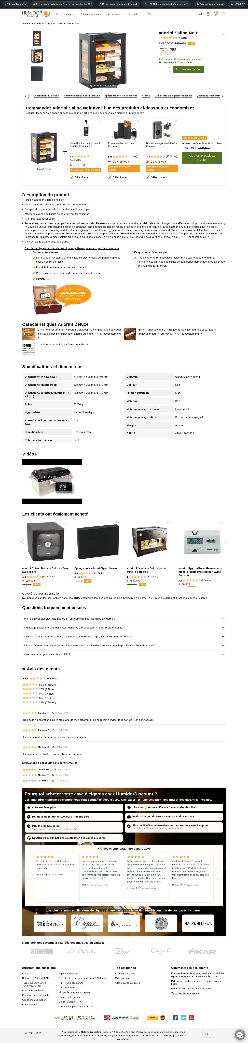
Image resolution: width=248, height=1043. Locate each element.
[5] (88, 157)
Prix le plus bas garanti (46, 825)
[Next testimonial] (218, 875)
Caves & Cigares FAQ (70, 1002)
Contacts (27, 973)
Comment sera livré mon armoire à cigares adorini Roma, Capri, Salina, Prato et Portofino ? (78, 636)
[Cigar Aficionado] (50, 923)
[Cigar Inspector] (124, 923)
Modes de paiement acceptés (74, 992)
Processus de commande (35, 995)
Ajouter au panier (188, 69)
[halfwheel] (198, 923)
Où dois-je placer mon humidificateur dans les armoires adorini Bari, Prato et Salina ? (74, 627)
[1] (76, 157)
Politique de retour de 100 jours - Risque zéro (60, 816)
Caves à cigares (162, 597)
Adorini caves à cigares (193, 597)
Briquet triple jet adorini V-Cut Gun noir (161, 144)
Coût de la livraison (32, 990)
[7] (159, 157)
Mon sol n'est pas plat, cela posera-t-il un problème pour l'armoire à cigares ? (69, 618)
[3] (82, 157)
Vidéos (146, 95)
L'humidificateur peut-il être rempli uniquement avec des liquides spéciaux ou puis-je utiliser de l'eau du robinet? (90, 645)
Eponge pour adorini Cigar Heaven (95, 568)
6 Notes (183, 38)
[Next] (223, 95)
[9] (162, 157)
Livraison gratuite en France (65, 4)
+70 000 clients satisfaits (168, 4)
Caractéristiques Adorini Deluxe (82, 95)
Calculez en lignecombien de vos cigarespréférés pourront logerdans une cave (73, 294)
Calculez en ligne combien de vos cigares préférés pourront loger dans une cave (71, 248)
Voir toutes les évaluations (185, 993)
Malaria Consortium (91, 1032)
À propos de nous (68, 973)
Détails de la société (70, 997)
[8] (161, 157)
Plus (149, 14)
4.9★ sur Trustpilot (16, 4)
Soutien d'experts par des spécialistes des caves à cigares (68, 837)
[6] (170, 38)
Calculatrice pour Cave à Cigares (76, 1006)
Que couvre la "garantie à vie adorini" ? (47, 654)
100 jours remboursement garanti (119, 4)
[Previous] (25, 95)
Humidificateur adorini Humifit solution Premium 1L (85, 144)
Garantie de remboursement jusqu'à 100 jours (83, 978)
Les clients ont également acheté (173, 95)
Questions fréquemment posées (214, 95)
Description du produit (46, 95)
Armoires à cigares (135, 597)
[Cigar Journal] (87, 923)
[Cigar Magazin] (161, 923)
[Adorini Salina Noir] (37, 39)
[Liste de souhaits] (223, 14)
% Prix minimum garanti (210, 4)
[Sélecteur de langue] (208, 1034)
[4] (167, 38)
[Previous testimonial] (29, 875)
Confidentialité (29, 1004)
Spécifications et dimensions (121, 95)
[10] (176, 38)
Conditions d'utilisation (34, 1000)
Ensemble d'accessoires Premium (121, 144)
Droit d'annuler (66, 987)
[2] (164, 38)
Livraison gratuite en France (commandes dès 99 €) (164, 807)
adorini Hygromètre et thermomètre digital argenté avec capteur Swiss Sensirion (200, 572)
